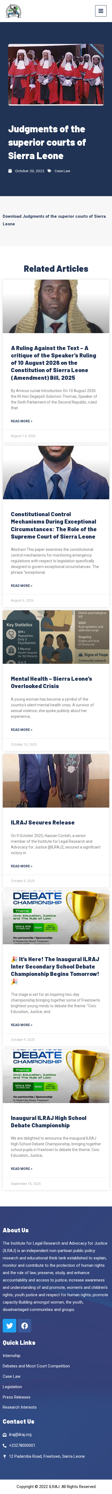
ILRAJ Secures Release (43, 822)
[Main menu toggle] (101, 11)
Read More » (21, 421)
